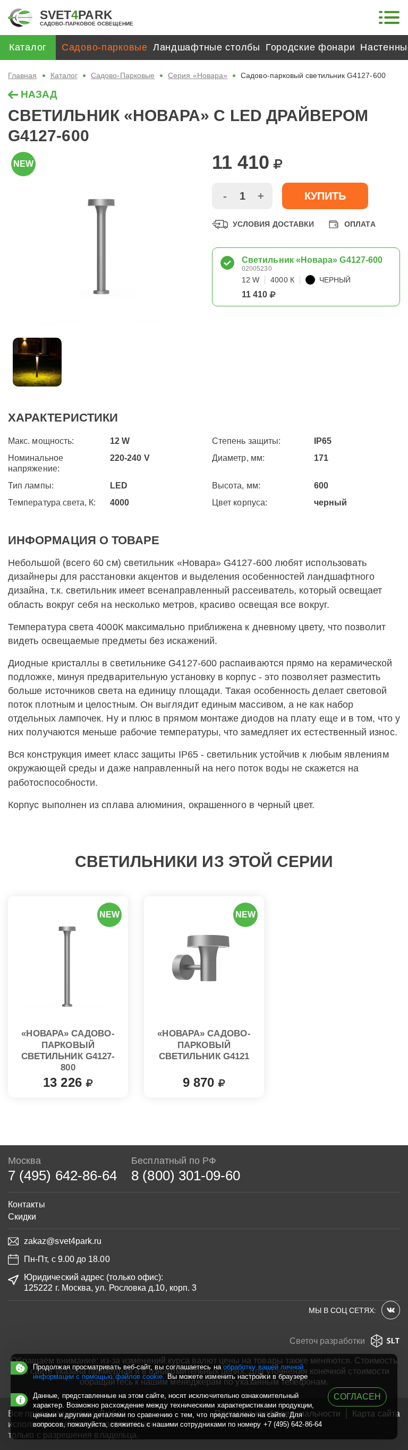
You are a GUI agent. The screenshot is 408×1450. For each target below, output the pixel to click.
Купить (325, 196)
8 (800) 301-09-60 (185, 1175)
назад (37, 94)
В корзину (68, 1080)
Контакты (26, 1204)
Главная (22, 75)
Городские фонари (310, 47)
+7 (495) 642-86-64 (293, 1424)
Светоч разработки (327, 1340)
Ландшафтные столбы (206, 47)
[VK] (390, 1310)
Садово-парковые (105, 47)
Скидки (22, 1216)
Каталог (64, 75)
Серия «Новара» (197, 75)
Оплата (359, 224)
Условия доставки (273, 224)
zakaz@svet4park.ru (62, 1241)
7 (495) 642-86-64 (62, 1175)
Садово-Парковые (123, 75)
